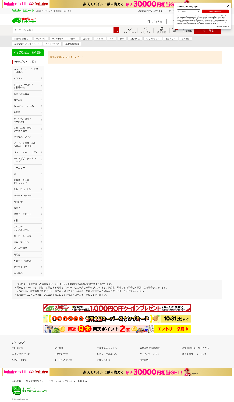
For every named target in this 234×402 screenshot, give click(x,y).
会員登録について (21, 354)
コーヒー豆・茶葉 (23, 236)
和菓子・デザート (23, 214)
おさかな (18, 100)
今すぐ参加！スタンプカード (64, 39)
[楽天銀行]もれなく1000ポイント (152, 11)
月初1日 (86, 39)
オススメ (18, 78)
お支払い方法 (61, 354)
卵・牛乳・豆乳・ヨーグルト (23, 120)
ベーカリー (19, 167)
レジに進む (207, 30)
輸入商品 (18, 273)
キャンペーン (130, 32)
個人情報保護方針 (35, 381)
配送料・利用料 (20, 360)
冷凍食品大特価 (72, 44)
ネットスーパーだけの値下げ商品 (26, 70)
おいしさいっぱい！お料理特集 (24, 86)
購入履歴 (161, 32)
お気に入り (146, 32)
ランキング (41, 39)
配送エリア (170, 39)
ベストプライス (52, 44)
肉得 (111, 39)
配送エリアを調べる (107, 354)
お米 (122, 39)
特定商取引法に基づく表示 (195, 348)
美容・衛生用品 (21, 242)
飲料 (16, 220)
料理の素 (18, 202)
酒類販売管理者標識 (150, 348)
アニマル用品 (20, 267)
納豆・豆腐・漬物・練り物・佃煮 (24, 129)
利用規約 (144, 360)
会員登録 (185, 39)
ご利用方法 (156, 22)
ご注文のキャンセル (107, 348)
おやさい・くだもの (24, 106)
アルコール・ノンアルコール (21, 228)
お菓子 (17, 208)
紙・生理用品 (20, 248)
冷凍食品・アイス (23, 137)
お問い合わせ (103, 360)
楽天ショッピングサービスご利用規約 (68, 381)
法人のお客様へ (152, 39)
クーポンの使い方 (63, 360)
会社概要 (16, 381)
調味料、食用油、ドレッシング (23, 181)
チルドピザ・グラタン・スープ (26, 160)
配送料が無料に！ (22, 39)
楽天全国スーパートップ (194, 354)
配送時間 (58, 348)
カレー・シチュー (23, 195)
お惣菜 (17, 112)
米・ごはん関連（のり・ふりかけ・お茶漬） (26, 144)
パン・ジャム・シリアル (26, 152)
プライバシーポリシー (151, 354)
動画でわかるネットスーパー (26, 44)
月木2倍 (99, 39)
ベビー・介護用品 (23, 260)
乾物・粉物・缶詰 (23, 189)
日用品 (17, 254)
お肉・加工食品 (21, 93)
